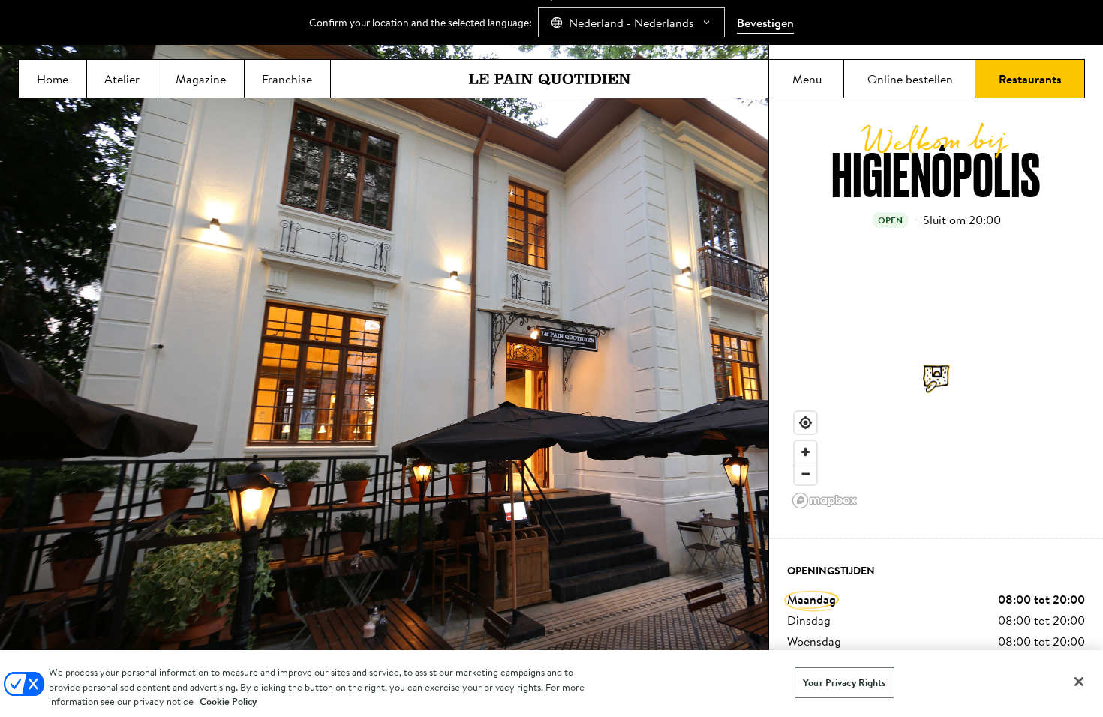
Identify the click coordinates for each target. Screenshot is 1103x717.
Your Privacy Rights (844, 682)
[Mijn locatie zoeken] (805, 423)
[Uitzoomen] (805, 473)
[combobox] (631, 23)
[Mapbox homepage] (825, 500)
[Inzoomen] (805, 452)
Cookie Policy (228, 701)
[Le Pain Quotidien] (549, 79)
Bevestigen (765, 23)
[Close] (1078, 681)
